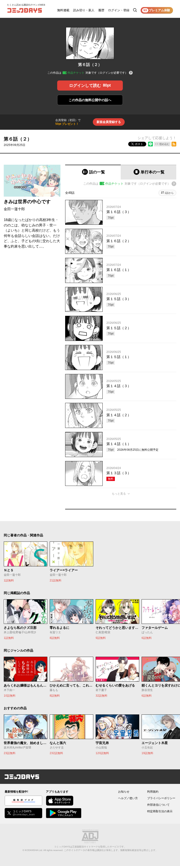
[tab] (93, 172)
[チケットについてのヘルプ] (131, 73)
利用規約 (152, 791)
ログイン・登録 (118, 10)
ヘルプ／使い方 (128, 798)
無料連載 (63, 10)
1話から (169, 192)
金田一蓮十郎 (14, 209)
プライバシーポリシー (161, 798)
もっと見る (119, 493)
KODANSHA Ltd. (34, 850)
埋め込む (164, 144)
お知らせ (123, 791)
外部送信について (158, 804)
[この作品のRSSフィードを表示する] (174, 144)
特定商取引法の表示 (159, 811)
